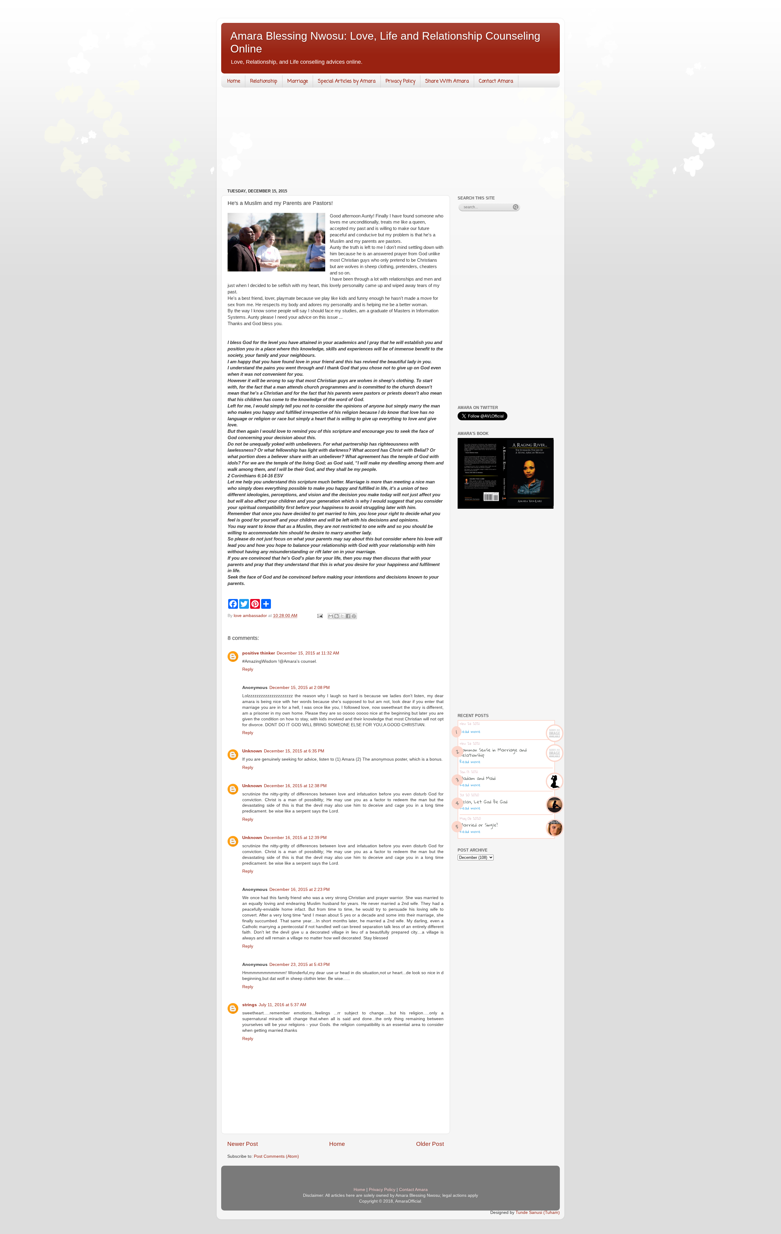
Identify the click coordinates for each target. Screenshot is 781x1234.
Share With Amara (447, 81)
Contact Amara (496, 81)
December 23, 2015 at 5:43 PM (299, 964)
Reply (247, 669)
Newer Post (242, 1144)
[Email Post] (319, 615)
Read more (470, 731)
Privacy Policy (400, 81)
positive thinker (258, 653)
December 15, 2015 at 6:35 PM (294, 751)
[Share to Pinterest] (354, 616)
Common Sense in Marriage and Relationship (493, 752)
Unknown (252, 751)
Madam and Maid (477, 778)
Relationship (263, 81)
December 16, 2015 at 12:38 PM (295, 786)
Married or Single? (479, 824)
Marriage (297, 81)
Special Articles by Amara (347, 81)
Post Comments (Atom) (276, 1156)
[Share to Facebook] (348, 616)
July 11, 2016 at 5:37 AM (282, 1005)
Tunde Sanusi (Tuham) (538, 1212)
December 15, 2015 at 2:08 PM (299, 687)
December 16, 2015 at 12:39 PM (295, 837)
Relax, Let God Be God (483, 801)
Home (233, 81)
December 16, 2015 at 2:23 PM (299, 889)
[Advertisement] (390, 139)
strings (249, 1005)
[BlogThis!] (336, 616)
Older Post (430, 1144)
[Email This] (331, 616)
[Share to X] (342, 616)
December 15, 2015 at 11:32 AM (308, 653)
